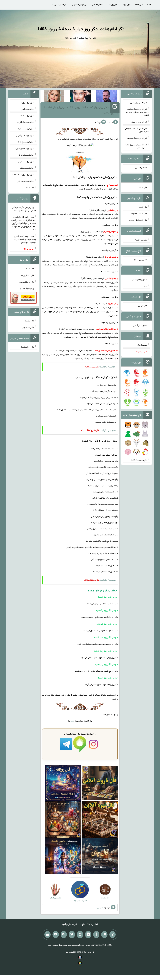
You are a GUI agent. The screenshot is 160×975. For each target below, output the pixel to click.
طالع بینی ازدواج (140, 259)
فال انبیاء (143, 187)
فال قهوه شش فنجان (138, 220)
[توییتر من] (72, 934)
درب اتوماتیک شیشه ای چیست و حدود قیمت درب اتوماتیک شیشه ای (25, 239)
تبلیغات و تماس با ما (59, 4)
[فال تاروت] (100, 783)
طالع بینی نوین (28, 327)
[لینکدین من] (47, 934)
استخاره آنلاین (98, 4)
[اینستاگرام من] (88, 934)
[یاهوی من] (112, 934)
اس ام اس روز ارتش (138, 102)
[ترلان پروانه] (80, 96)
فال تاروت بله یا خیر (25, 181)
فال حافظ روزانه (27, 275)
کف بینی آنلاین (141, 240)
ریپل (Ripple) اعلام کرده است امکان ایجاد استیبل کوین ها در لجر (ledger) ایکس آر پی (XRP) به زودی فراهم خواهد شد (23, 223)
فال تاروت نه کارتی (26, 155)
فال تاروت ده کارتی (26, 161)
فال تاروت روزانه (27, 102)
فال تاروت (126, 4)
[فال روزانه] (63, 783)
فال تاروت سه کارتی (25, 128)
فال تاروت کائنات (26, 115)
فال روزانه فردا (27, 347)
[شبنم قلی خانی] (54, 96)
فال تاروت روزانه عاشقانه (23, 174)
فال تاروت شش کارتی (24, 148)
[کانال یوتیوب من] (55, 934)
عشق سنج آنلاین (140, 325)
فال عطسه (29, 320)
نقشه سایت (71, 952)
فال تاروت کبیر (27, 109)
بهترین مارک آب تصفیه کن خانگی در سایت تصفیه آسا (24, 209)
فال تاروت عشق (27, 168)
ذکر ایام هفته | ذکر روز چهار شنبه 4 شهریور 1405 (80, 28)
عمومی (100, 907)
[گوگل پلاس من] (64, 934)
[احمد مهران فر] (106, 96)
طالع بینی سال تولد (139, 459)
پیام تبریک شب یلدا (26, 288)
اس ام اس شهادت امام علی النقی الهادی (137, 130)
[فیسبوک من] (96, 934)
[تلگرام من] (104, 934)
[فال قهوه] (100, 820)
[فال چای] (100, 857)
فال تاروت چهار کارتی (25, 135)
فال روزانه (113, 4)
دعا (72, 721)
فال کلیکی (142, 305)
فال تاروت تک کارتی (25, 122)
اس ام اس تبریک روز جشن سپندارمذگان (137, 146)
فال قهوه (143, 207)
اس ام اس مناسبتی (79, 4)
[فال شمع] (63, 820)
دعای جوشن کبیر (139, 279)
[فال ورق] (63, 857)
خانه (149, 4)
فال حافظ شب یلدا (26, 281)
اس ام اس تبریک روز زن (137, 138)
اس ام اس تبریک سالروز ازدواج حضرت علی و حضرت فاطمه (137, 112)
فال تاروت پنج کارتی (25, 141)
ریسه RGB (142, 345)
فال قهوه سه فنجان (139, 213)
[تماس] (80, 934)
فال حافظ (138, 4)
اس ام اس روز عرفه (139, 122)
